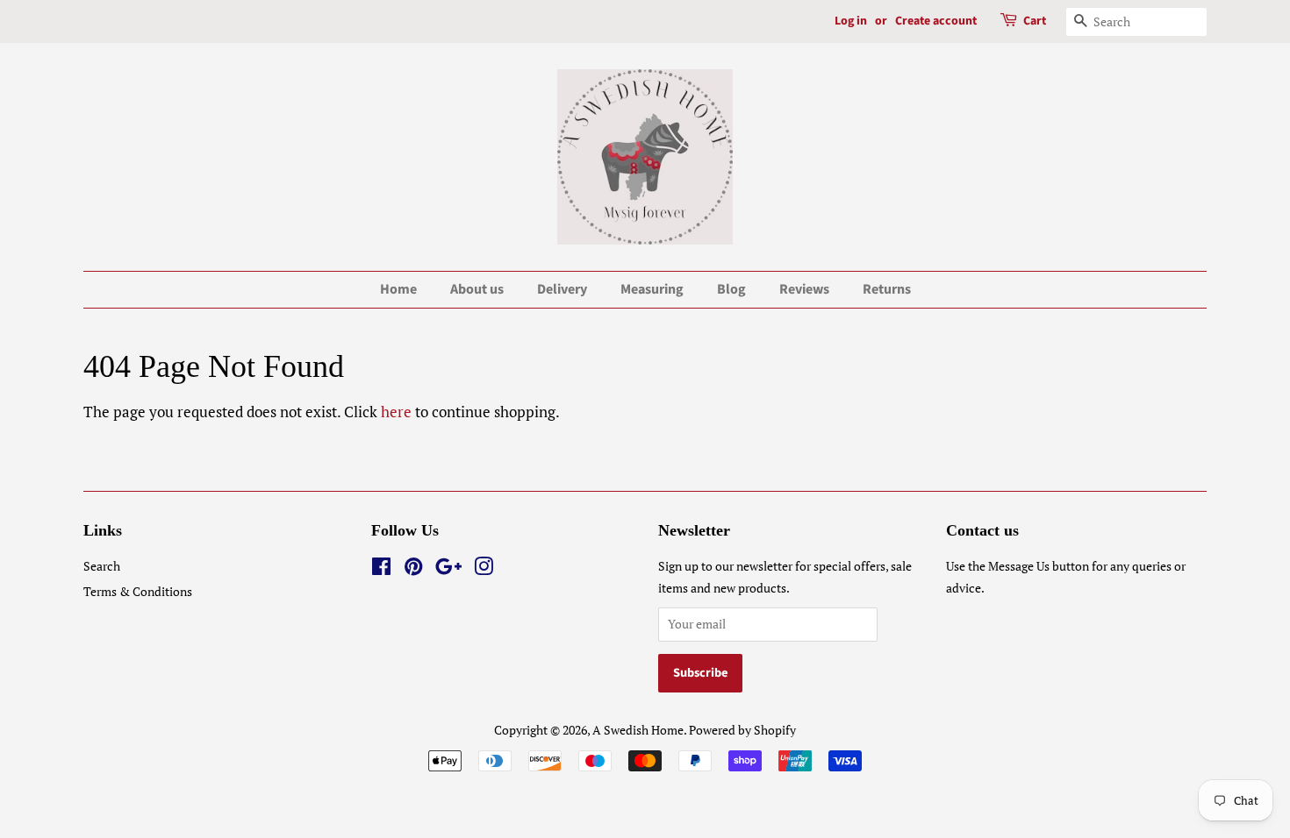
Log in (851, 21)
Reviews (804, 289)
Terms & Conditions (137, 591)
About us (477, 289)
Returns (887, 289)
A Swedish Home (638, 729)
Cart (1034, 21)
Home (398, 289)
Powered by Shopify (742, 729)
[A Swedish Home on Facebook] (381, 569)
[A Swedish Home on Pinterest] (413, 569)
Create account (936, 21)
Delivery (562, 289)
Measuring (652, 289)
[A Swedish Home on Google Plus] (448, 569)
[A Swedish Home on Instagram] (483, 569)
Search (101, 565)
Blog (731, 289)
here (396, 411)
